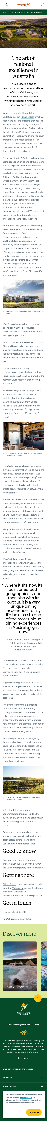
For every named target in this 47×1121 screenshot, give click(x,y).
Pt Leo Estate (27, 116)
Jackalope (38, 867)
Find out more (26, 1097)
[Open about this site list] (42, 1087)
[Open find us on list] (42, 1078)
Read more (22, 1058)
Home (4, 12)
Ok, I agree (34, 1112)
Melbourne (19, 143)
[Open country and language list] (42, 1069)
